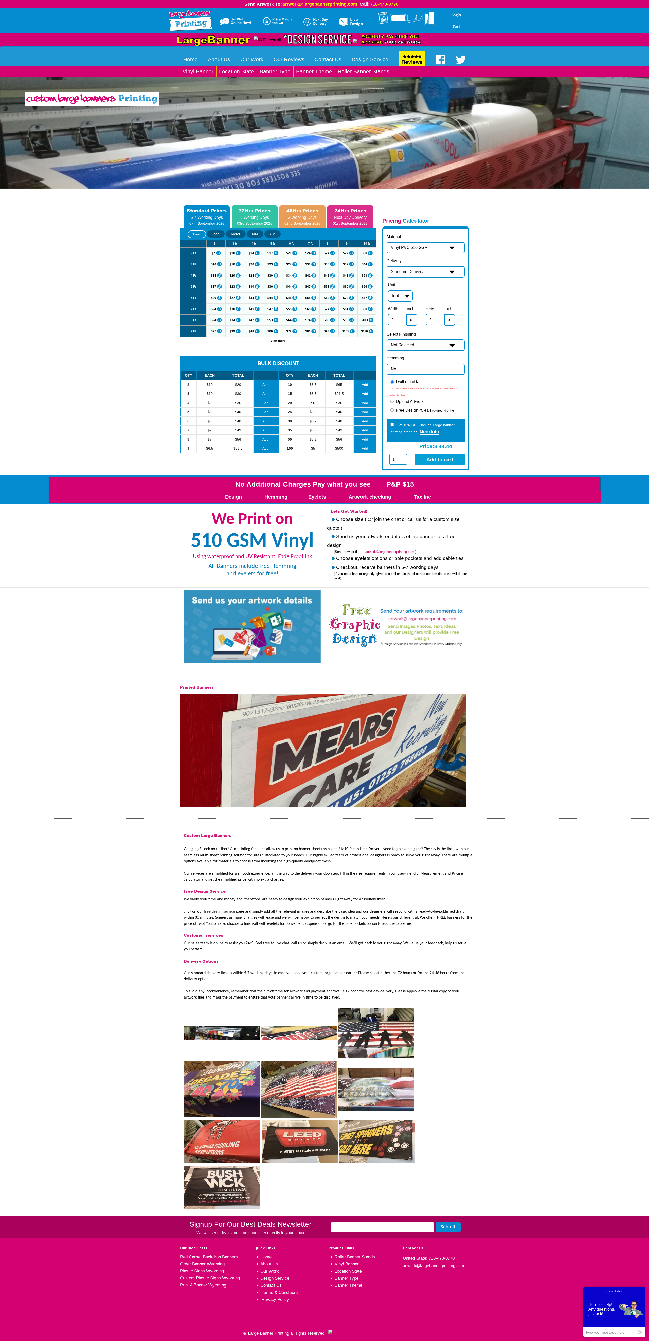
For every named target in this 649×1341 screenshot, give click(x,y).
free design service (219, 912)
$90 (364, 309)
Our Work (251, 59)
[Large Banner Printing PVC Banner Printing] (192, 19)
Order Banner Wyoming (202, 1264)
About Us (219, 59)
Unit (391, 285)
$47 (308, 286)
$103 (364, 320)
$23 (270, 264)
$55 (308, 298)
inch (410, 308)
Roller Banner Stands (363, 71)
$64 (326, 298)
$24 (308, 253)
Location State (236, 71)
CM (272, 234)
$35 (326, 264)
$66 (364, 286)
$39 (345, 264)
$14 (251, 253)
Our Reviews (289, 59)
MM (255, 234)
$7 (213, 253)
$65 (308, 309)
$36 (270, 286)
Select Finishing (401, 334)
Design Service (370, 59)
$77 (364, 298)
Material (394, 236)
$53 (364, 275)
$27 (345, 253)
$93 (345, 320)
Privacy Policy (274, 1299)
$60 (345, 286)
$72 (345, 298)
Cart (456, 27)
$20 (289, 253)
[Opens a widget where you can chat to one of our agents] (614, 1312)
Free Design (425, 410)
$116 (364, 331)
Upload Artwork (410, 401)
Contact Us (328, 59)
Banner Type (275, 71)
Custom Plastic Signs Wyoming (210, 1278)
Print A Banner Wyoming (203, 1285)
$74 (326, 309)
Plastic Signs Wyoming (202, 1270)
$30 (364, 253)
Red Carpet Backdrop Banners (209, 1257)
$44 (364, 264)
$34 (289, 275)
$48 (345, 275)
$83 (326, 320)
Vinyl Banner (198, 71)
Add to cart (439, 459)
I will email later (410, 382)
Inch (215, 234)
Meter (235, 234)
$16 (232, 264)
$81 (345, 309)
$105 (345, 331)
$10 (232, 253)
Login (456, 15)
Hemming (395, 358)
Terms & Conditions (279, 1292)
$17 (270, 253)
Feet (197, 234)
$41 (308, 275)
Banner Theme (314, 71)
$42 (326, 275)
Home (190, 59)
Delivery (394, 261)
